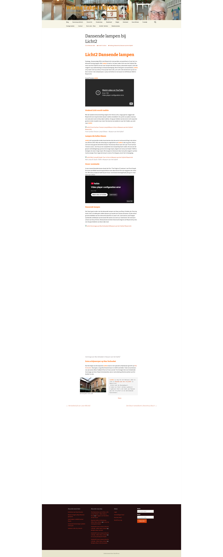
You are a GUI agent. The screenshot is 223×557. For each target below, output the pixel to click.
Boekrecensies (116, 26)
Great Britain (135, 22)
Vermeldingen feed (119, 515)
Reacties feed (118, 517)
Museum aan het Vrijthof (126, 45)
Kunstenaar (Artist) (77, 22)
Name (138, 508)
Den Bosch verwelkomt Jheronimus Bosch (141, 406)
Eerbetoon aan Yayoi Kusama (75, 512)
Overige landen (70, 26)
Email (138, 514)
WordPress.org (118, 520)
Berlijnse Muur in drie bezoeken (99, 543)
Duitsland (125, 22)
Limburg (111, 45)
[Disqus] (111, 432)
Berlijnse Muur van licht (97, 530)
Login (115, 512)
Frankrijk (145, 22)
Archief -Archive (103, 26)
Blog (67, 22)
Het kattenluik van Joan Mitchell (78, 406)
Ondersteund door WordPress (111, 553)
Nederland (109, 22)
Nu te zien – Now (91, 26)
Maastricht (117, 45)
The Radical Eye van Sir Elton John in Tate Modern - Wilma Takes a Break (100, 513)
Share (119, 398)
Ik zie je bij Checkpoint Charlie (98, 536)
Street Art (89, 22)
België (117, 22)
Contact (80, 26)
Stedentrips (99, 22)
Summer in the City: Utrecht (75, 528)
